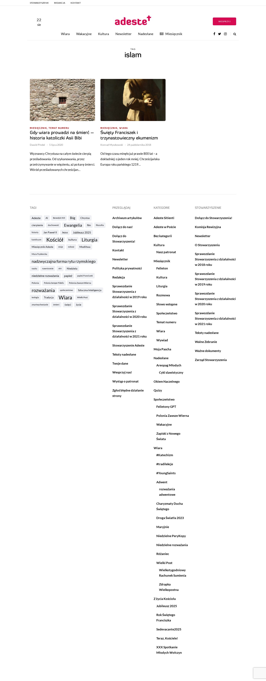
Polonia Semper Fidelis (54, 283)
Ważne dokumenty (208, 351)
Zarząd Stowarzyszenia (211, 360)
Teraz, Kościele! (167, 638)
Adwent (161, 482)
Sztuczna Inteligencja (89, 290)
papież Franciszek (85, 275)
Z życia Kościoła (165, 599)
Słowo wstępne (166, 304)
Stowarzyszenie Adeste (128, 345)
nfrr (60, 268)
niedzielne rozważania (45, 275)
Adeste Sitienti (164, 218)
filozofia (100, 225)
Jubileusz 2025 (82, 232)
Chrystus (85, 218)
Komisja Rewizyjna (208, 227)
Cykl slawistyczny (171, 372)
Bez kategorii (163, 236)
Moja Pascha (162, 349)
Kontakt (76, 2)
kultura (72, 239)
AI (47, 218)
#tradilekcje (164, 464)
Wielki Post (82, 297)
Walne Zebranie (206, 342)
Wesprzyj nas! (122, 372)
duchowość (53, 225)
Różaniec (162, 554)
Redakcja (59, 2)
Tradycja (49, 297)
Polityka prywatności (127, 268)
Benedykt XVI (59, 218)
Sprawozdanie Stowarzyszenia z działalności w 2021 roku (129, 331)
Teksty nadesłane (124, 354)
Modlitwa (84, 246)
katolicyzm (36, 239)
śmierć (56, 304)
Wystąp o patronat (125, 381)
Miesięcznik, (39, 128)
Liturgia (89, 239)
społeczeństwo (66, 290)
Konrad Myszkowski (111, 144)
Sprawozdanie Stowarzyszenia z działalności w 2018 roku (215, 259)
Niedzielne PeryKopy (171, 536)
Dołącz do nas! (122, 227)
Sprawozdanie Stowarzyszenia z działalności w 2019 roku (129, 291)
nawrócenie (47, 268)
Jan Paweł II (50, 232)
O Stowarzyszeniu (207, 245)
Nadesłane (145, 34)
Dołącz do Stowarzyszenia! (213, 218)
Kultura (103, 34)
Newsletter (123, 34)
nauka (34, 268)
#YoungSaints (166, 473)
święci (68, 304)
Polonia (35, 283)
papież (68, 275)
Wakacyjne (84, 34)
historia (35, 232)
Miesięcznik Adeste (42, 246)
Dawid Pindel (37, 144)
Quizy (158, 390)
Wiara (65, 34)
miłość (71, 247)
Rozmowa (163, 295)
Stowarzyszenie (39, 2)
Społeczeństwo (166, 313)
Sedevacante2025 (168, 629)
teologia (35, 297)
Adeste (36, 218)
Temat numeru (59, 128)
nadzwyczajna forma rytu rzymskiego (64, 261)
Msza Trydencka (39, 254)
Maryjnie (162, 527)
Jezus (65, 232)
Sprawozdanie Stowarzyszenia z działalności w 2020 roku (129, 311)
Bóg (72, 218)
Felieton (162, 268)
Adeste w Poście (165, 227)
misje (60, 247)
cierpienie (37, 225)
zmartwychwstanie (40, 304)
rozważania (43, 290)
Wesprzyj (224, 21)
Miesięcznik (173, 34)
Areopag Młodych (168, 365)
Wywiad (162, 340)
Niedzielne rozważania (172, 545)
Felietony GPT (166, 406)
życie (78, 304)
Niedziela (72, 268)
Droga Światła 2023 (170, 518)
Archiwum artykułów (127, 218)
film (89, 225)
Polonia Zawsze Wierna (80, 283)
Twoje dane (120, 363)
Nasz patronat (166, 252)
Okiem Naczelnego (167, 381)
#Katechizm (164, 455)
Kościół (54, 239)
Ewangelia (73, 225)
